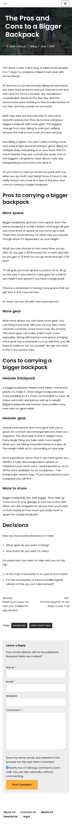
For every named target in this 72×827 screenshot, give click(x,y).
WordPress (49, 823)
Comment (14, 710)
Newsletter (10, 816)
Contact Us (28, 812)
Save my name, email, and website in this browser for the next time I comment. (33, 760)
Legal (26, 816)
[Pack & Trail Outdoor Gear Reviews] (5, 4)
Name (11, 667)
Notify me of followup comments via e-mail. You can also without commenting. (33, 772)
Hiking (33, 46)
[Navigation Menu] (65, 4)
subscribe (36, 772)
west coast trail (41, 625)
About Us (9, 812)
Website (11, 696)
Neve (20, 823)
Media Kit (47, 812)
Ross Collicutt (18, 46)
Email (10, 681)
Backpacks (19, 625)
